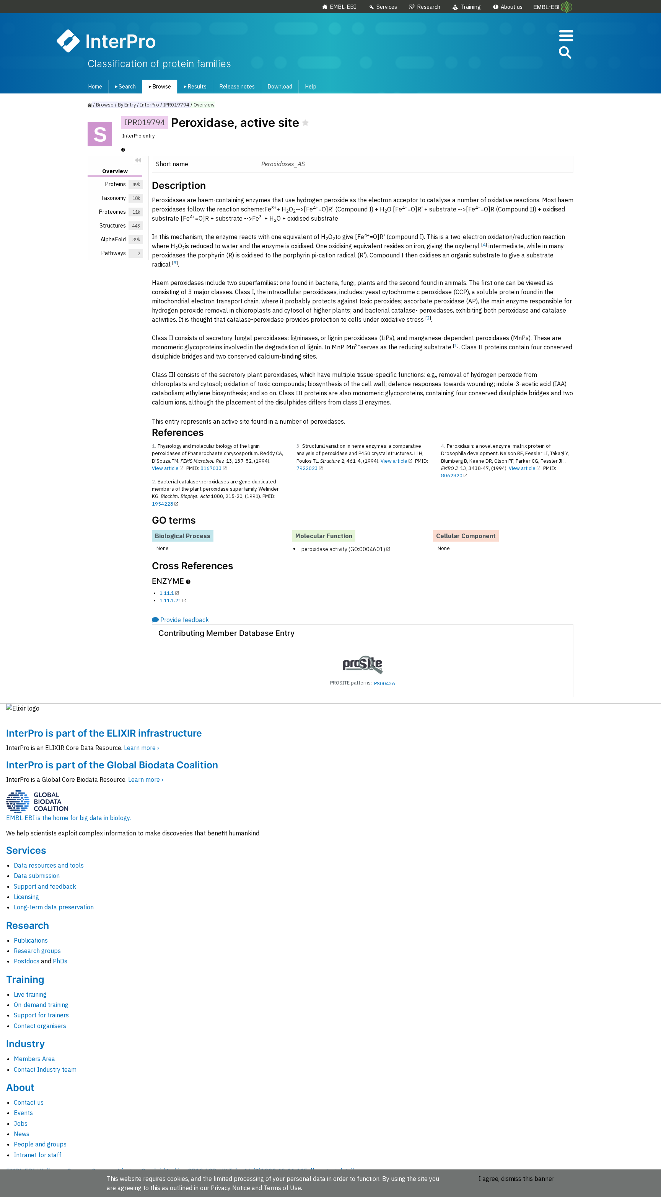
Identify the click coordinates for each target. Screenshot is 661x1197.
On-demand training (41, 1005)
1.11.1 (167, 593)
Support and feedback (45, 886)
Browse (158, 86)
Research (428, 6)
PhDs (60, 961)
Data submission (37, 875)
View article (165, 468)
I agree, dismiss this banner (516, 1179)
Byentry (127, 105)
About (20, 1087)
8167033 (211, 468)
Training (471, 6)
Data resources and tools (49, 865)
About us (512, 6)
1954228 (162, 504)
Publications (31, 940)
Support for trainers (41, 1015)
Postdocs (26, 961)
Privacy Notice (230, 1188)
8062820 (451, 475)
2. (154, 481)
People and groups (40, 1144)
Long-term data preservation (54, 907)
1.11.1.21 (170, 600)
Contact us (29, 1102)
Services (386, 6)
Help (310, 86)
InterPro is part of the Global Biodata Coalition (112, 765)
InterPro (149, 105)
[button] (564, 54)
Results (194, 86)
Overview (204, 105)
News (21, 1134)
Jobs (21, 1123)
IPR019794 (176, 105)
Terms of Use (282, 1188)
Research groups (37, 951)
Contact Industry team (45, 1069)
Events (23, 1113)
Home (95, 86)
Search (124, 86)
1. (154, 446)
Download (279, 86)
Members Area (34, 1059)
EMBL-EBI (343, 6)
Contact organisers (40, 1026)
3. (298, 446)
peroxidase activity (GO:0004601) (343, 548)
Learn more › (141, 748)
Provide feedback (184, 620)
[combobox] (530, 52)
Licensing (26, 897)
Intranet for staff (37, 1155)
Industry (25, 1044)
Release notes (237, 86)
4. (443, 446)
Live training (30, 994)
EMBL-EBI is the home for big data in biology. (68, 818)
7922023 (307, 468)
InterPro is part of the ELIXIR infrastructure (104, 733)
